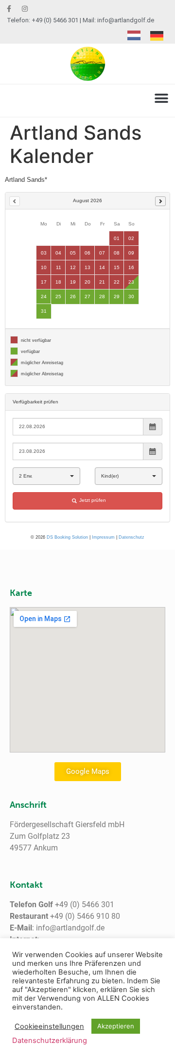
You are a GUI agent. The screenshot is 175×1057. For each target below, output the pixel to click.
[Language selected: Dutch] (150, 35)
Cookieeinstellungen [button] (49, 1026)
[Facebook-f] (9, 9)
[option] (159, 36)
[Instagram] (25, 9)
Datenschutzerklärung (49, 1040)
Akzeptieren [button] (115, 1026)
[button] (161, 98)
